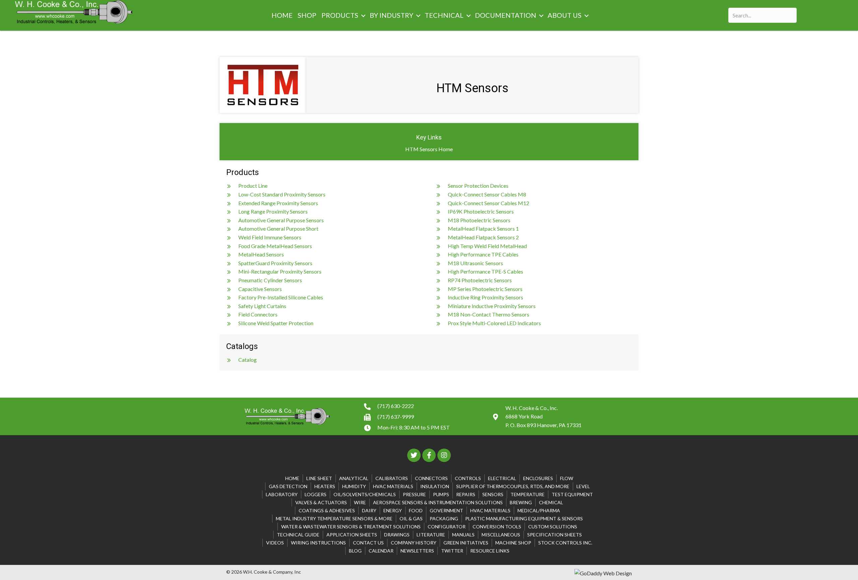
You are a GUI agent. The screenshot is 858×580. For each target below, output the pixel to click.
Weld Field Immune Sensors (269, 237)
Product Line (252, 185)
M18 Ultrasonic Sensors (475, 263)
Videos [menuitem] (275, 542)
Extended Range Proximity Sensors (278, 203)
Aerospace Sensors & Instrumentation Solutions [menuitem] (438, 502)
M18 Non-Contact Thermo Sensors (488, 314)
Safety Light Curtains (262, 306)
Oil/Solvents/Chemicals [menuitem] (364, 494)
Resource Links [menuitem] (489, 551)
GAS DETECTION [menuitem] (288, 486)
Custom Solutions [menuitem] (552, 526)
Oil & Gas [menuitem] (411, 518)
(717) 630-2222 (395, 406)
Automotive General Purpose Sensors (281, 220)
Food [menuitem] (416, 510)
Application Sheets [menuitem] (351, 534)
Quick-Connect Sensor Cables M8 (487, 194)
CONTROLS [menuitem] (468, 478)
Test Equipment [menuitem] (572, 494)
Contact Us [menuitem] (368, 542)
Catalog (247, 359)
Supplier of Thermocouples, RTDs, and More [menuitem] (512, 486)
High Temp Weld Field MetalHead (487, 246)
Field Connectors (258, 314)
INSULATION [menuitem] (434, 486)
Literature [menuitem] (431, 534)
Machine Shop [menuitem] (513, 542)
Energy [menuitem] (392, 510)
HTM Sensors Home (429, 149)
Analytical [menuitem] (353, 478)
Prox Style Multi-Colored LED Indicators (494, 323)
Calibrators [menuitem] (391, 478)
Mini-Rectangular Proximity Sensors (279, 271)
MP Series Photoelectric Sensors (485, 289)
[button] (363, 15)
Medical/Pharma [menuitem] (538, 510)
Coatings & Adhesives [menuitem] (327, 510)
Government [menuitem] (446, 510)
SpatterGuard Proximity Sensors (275, 263)
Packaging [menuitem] (444, 518)
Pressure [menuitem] (414, 494)
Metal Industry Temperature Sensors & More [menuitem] (334, 518)
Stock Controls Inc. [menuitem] (565, 542)
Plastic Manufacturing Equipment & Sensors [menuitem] (524, 518)
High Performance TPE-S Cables (485, 271)
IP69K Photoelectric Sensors (481, 211)
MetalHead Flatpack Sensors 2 (483, 237)
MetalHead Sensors (261, 254)
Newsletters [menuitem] (417, 551)
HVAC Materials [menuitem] (393, 486)
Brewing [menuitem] (521, 502)
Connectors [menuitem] (431, 478)
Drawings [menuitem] (397, 534)
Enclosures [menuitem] (538, 478)
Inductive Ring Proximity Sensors (485, 297)
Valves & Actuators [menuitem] (321, 502)
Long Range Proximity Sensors (273, 211)
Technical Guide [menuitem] (298, 534)
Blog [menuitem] (355, 551)
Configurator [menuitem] (447, 526)
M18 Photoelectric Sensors (479, 220)
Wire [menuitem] (360, 502)
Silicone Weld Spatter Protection (275, 323)
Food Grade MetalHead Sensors (275, 246)
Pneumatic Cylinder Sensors (270, 280)
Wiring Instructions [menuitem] (318, 542)
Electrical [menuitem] (502, 478)
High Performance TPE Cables (483, 254)
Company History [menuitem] (413, 542)
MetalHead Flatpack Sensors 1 (483, 228)
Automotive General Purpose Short (278, 228)
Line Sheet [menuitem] (319, 478)
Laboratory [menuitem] (282, 494)
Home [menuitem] (292, 478)
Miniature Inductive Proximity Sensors (492, 306)
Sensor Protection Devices (478, 185)
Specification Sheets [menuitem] (554, 534)
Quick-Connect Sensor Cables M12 (488, 203)
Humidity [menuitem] (354, 486)
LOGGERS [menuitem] (315, 494)
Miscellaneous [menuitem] (501, 534)
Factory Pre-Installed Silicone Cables (280, 297)
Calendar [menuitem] (381, 551)
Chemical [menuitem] (551, 502)
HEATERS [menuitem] (324, 486)
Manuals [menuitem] (463, 534)
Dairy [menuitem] (369, 510)
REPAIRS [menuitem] (465, 494)
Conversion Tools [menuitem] (497, 526)
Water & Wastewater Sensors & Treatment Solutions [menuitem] (351, 526)
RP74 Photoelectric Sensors (480, 280)
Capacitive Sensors (260, 289)
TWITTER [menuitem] (452, 551)
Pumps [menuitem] (441, 494)
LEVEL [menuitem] (583, 486)
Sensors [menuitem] (492, 494)
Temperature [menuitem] (527, 494)
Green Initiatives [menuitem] (465, 542)
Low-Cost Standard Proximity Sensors (281, 194)
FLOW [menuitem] (566, 478)
